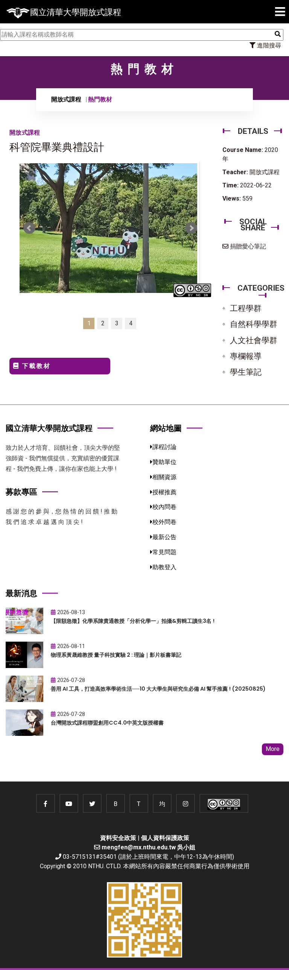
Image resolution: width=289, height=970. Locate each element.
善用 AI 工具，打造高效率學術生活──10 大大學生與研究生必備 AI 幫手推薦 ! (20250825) (158, 689)
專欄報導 (246, 356)
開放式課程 (66, 99)
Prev (29, 228)
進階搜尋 (268, 45)
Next (191, 228)
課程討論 (164, 447)
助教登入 (164, 567)
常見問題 (164, 552)
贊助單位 (164, 462)
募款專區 (21, 491)
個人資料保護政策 (165, 837)
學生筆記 (246, 372)
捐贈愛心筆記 (247, 246)
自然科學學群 (253, 324)
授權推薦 (164, 492)
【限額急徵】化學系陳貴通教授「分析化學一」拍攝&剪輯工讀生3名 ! (132, 621)
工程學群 (246, 308)
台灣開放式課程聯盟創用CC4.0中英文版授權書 (107, 722)
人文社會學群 (253, 340)
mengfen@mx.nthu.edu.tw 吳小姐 (148, 847)
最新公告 (164, 537)
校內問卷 (164, 506)
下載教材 (35, 365)
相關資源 (164, 477)
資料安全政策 (118, 837)
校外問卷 (164, 522)
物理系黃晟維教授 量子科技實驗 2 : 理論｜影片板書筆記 (116, 655)
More (273, 748)
